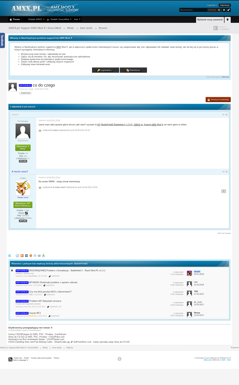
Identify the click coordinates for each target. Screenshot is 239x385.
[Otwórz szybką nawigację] (228, 19)
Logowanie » (212, 5)
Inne (76, 19)
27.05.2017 (199, 294)
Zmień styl (18, 358)
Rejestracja (224, 5)
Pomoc (56, 358)
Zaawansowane (224, 10)
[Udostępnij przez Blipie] (22, 255)
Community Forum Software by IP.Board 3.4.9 (213, 358)
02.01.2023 (199, 274)
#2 (224, 172)
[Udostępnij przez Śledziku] (26, 255)
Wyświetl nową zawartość (210, 19)
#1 (224, 115)
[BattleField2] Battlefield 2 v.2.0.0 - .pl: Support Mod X (132, 124)
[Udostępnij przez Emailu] (35, 255)
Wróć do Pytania (224, 233)
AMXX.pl (215, 360)
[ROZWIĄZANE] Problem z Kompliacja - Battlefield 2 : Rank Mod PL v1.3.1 (67, 270)
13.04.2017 (199, 305)
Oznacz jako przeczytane (41, 358)
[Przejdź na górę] (119, 359)
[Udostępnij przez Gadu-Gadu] (30, 255)
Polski (26, 358)
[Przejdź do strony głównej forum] (44, 8)
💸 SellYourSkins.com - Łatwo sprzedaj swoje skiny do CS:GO (100, 342)
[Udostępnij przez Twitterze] (9, 255)
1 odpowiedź (178, 313)
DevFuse (225, 77)
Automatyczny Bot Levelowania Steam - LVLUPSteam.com (36, 339)
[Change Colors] (228, 9)
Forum (16, 19)
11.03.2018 (199, 285)
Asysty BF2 (35, 313)
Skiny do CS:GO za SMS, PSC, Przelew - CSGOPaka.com (36, 337)
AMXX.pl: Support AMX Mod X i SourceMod (19, 348)
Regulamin (235, 347)
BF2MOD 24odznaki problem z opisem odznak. (53, 282)
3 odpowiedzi (178, 272)
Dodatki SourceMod (59, 19)
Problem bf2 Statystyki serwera (45, 301)
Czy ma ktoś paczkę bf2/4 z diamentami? (50, 291)
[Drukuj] (39, 255)
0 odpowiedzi (178, 283)
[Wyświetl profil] (23, 131)
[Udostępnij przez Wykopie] (17, 255)
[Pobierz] (43, 255)
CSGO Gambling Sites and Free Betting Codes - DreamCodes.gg (39, 342)
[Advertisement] (67, 243)
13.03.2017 (199, 315)
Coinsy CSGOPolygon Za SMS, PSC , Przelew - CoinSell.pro (37, 334)
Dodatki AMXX (34, 19)
